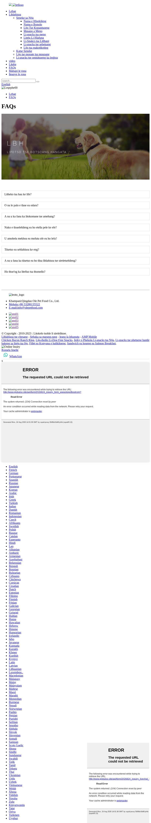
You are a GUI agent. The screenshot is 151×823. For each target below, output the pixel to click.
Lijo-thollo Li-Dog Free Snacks (54, 340)
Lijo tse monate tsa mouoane (32, 54)
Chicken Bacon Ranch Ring (17, 340)
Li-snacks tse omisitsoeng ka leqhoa (37, 57)
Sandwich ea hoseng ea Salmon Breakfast (91, 343)
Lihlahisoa (15, 14)
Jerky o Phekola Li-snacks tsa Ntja (94, 340)
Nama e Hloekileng (35, 21)
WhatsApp (15, 356)
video (12, 60)
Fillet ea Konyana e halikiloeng (47, 343)
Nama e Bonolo (33, 24)
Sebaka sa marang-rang (43, 336)
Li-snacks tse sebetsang (37, 44)
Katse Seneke (24, 51)
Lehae (12, 11)
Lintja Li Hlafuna (34, 37)
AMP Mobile (89, 336)
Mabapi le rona (17, 70)
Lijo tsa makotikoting (36, 47)
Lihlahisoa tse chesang (14, 336)
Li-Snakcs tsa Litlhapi (36, 41)
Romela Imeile (9, 350)
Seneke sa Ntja (25, 17)
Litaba (12, 64)
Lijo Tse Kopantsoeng (36, 27)
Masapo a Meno (33, 31)
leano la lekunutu (69, 336)
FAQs (12, 67)
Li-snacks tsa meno (35, 34)
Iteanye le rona (17, 74)
